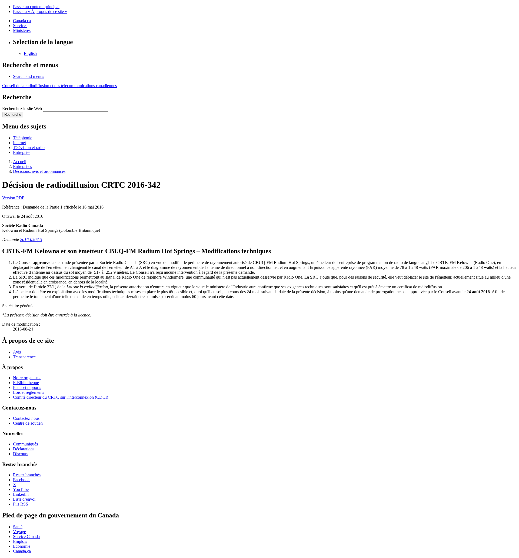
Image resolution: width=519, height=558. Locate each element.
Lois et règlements (28, 392)
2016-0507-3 (31, 239)
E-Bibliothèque (26, 382)
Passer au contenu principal (36, 6)
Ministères (22, 30)
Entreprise (21, 152)
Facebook (21, 479)
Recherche (12, 115)
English (30, 53)
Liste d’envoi (24, 499)
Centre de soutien (28, 423)
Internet (19, 142)
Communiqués (25, 444)
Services (20, 25)
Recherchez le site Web (22, 108)
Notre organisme (27, 377)
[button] (28, 76)
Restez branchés (27, 475)
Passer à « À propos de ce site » (40, 11)
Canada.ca (22, 20)
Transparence (24, 357)
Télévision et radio (29, 147)
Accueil (19, 161)
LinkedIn (21, 494)
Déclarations (23, 449)
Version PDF (13, 198)
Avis (17, 352)
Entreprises (22, 166)
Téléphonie (22, 138)
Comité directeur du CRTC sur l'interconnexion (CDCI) (60, 397)
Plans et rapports (27, 387)
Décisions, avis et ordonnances (39, 171)
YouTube (21, 489)
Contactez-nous (26, 418)
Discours (20, 453)
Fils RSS (20, 504)
